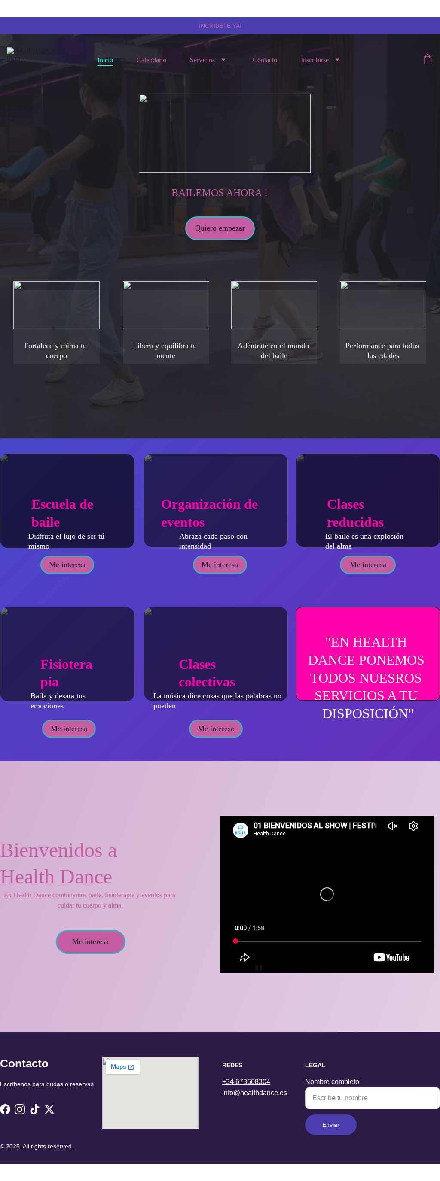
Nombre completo (332, 1081)
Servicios (202, 60)
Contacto (265, 60)
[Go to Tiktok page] (35, 1109)
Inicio (105, 60)
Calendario (151, 60)
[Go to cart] (427, 60)
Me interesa (67, 564)
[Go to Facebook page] (5, 1109)
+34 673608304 (246, 1081)
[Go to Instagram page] (20, 1109)
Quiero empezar (220, 228)
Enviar (330, 1124)
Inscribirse (315, 60)
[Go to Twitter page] (49, 1109)
